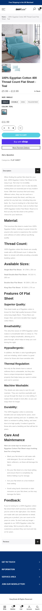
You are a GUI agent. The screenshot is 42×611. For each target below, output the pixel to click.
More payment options (21, 148)
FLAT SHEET (16, 160)
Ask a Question (8, 155)
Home (4, 17)
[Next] (37, 43)
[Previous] (5, 43)
